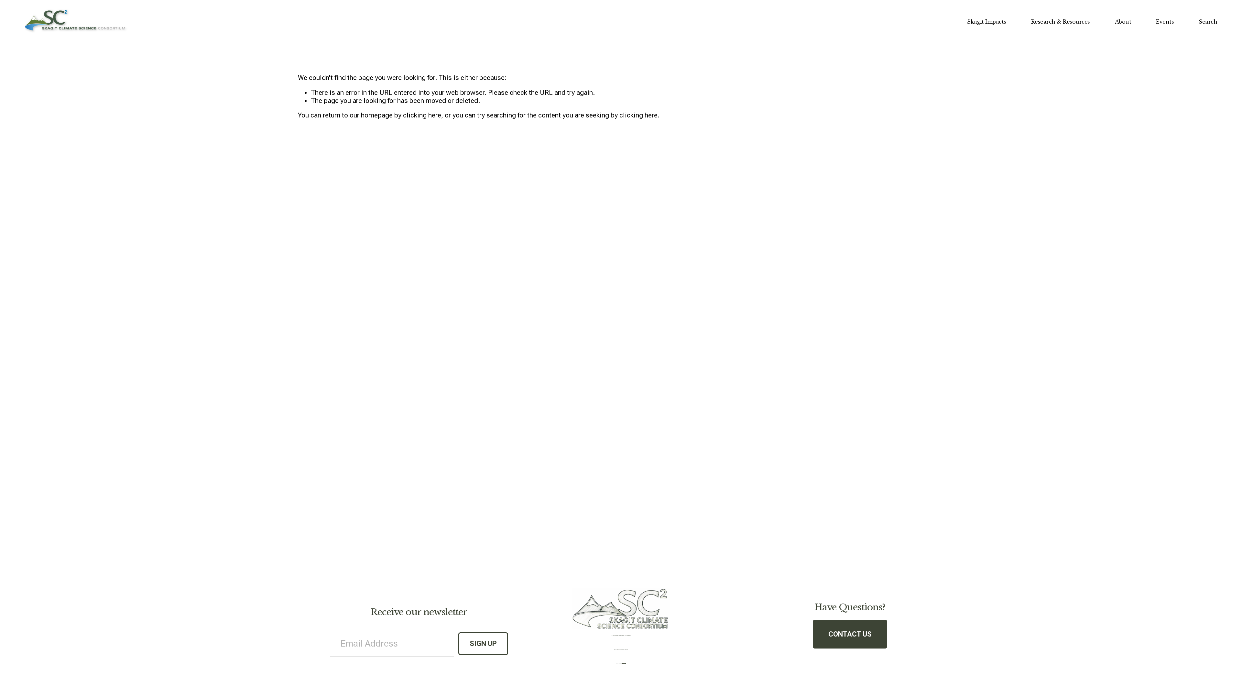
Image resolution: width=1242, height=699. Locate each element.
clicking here (422, 115)
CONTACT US (850, 634)
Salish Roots (624, 663)
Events (1165, 21)
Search (1208, 21)
